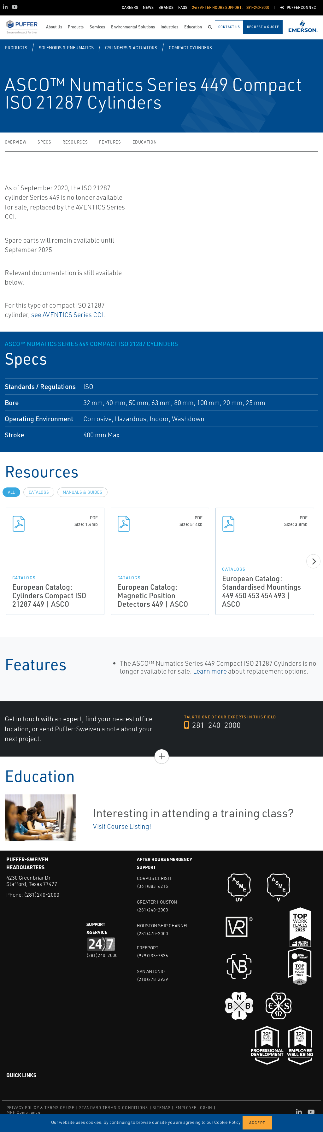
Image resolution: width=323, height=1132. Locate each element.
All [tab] (11, 492)
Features (110, 141)
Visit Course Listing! (122, 826)
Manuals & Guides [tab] (82, 492)
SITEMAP (161, 1107)
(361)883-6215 (152, 886)
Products (16, 47)
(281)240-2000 (41, 894)
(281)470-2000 (152, 933)
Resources (75, 141)
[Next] (313, 561)
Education (144, 141)
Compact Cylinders (190, 47)
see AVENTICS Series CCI (66, 314)
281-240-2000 (216, 725)
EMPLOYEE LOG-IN (194, 1107)
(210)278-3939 (152, 979)
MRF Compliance (23, 1112)
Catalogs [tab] (39, 492)
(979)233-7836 (152, 955)
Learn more (209, 671)
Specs (44, 141)
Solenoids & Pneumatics (66, 47)
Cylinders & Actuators (131, 47)
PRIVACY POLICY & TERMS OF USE (40, 1107)
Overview (15, 141)
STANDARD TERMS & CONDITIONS (113, 1107)
